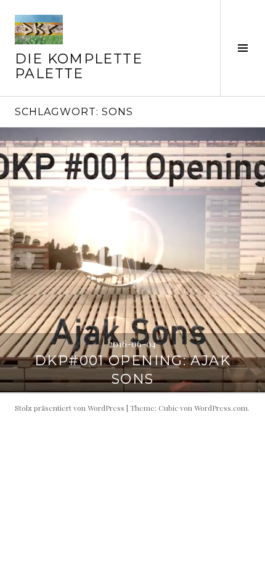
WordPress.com (221, 408)
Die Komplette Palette (78, 66)
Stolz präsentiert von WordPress (69, 408)
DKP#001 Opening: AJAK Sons (132, 369)
